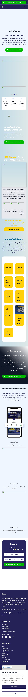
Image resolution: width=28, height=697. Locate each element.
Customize (14, 690)
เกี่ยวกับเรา (5, 648)
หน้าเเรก (4, 646)
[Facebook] (14, 637)
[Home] (2, 7)
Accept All (14, 686)
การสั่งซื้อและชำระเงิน (7, 650)
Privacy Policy (10, 682)
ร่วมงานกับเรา (6, 659)
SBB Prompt (5, 654)
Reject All (14, 693)
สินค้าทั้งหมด (5, 652)
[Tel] (3, 637)
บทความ (4, 656)
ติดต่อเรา (4, 657)
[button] (25, 6)
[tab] (11, 94)
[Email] (10, 637)
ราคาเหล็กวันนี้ (5, 661)
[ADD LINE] (6, 637)
